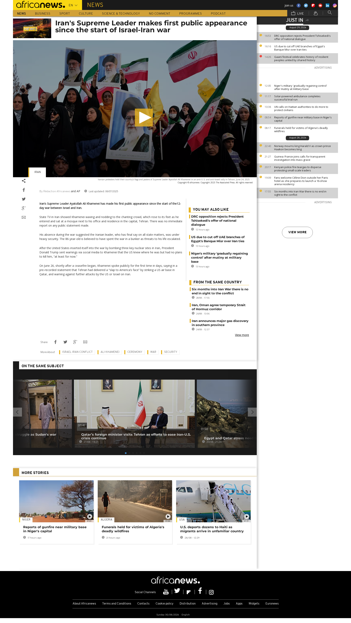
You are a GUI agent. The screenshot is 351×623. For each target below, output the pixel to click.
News (21, 13)
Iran (37, 172)
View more (297, 232)
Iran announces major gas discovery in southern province (220, 323)
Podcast (218, 13)
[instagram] (211, 592)
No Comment (159, 13)
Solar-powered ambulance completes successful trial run (297, 98)
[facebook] (200, 592)
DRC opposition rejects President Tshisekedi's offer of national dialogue (302, 37)
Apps (239, 603)
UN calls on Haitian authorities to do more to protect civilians (301, 108)
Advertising (209, 603)
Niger (26, 519)
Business (42, 13)
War (153, 352)
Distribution (188, 603)
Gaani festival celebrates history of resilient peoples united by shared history (301, 58)
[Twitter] (177, 592)
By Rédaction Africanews (54, 191)
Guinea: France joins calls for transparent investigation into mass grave (299, 158)
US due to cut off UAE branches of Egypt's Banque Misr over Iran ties (299, 48)
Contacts (143, 603)
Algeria (106, 519)
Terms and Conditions (116, 603)
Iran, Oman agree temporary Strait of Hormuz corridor (219, 307)
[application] (135, 108)
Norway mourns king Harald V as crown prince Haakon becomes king (302, 147)
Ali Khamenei (110, 352)
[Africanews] (39, 4)
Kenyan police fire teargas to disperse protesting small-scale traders (297, 168)
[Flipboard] (189, 592)
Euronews (272, 603)
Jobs (226, 603)
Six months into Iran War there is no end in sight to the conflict (300, 193)
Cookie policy (164, 603)
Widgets (254, 603)
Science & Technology (121, 13)
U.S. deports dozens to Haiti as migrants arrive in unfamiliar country (212, 529)
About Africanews (84, 603)
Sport (64, 13)
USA (182, 519)
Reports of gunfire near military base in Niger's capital (303, 119)
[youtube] (166, 592)
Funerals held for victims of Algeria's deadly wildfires (301, 129)
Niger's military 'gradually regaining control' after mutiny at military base (300, 87)
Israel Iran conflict (77, 352)
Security (170, 352)
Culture (86, 13)
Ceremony (134, 352)
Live (300, 13)
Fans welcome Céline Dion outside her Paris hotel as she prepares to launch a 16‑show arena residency (301, 181)
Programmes (190, 13)
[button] (144, 117)
